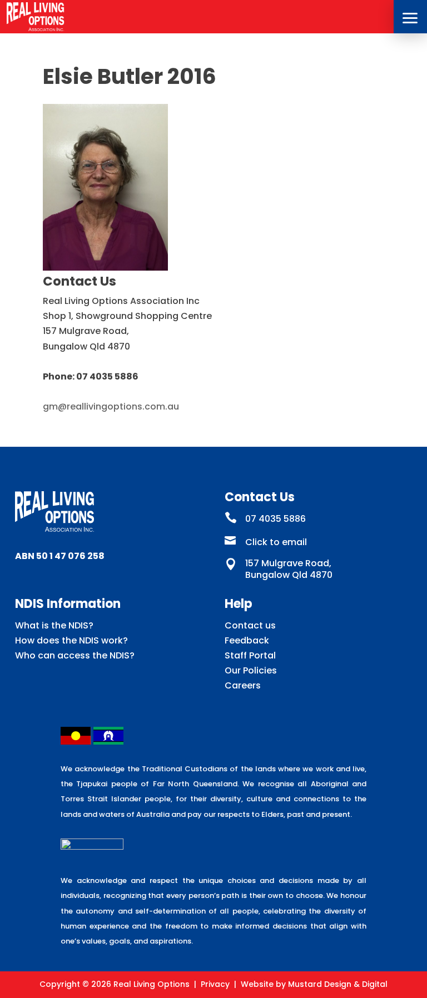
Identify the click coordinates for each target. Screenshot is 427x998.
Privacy (215, 984)
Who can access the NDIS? (75, 655)
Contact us (250, 625)
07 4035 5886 (275, 518)
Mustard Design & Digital (338, 984)
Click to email (276, 542)
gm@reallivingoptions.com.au (111, 406)
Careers (243, 685)
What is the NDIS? (54, 625)
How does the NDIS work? (71, 640)
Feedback (247, 640)
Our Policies (251, 670)
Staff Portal (250, 655)
